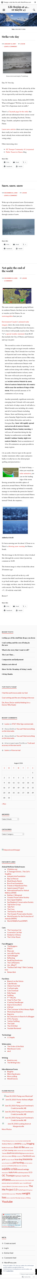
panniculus (22, 1180)
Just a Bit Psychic (13, 953)
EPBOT (10, 949)
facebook (27, 1156)
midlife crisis (9, 1169)
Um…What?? (11, 965)
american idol (27, 1141)
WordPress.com (10, 1263)
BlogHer (10, 1072)
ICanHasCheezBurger (15, 1002)
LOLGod (10, 1007)
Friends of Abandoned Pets (17, 886)
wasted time (6, 1194)
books (4, 1147)
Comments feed (10, 1258)
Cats (5, 1150)
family (33, 1156)
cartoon (31, 1147)
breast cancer (10, 1147)
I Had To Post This (14, 1000)
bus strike (19, 1147)
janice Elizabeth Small (7, 1163)
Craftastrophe (12, 988)
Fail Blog (10, 995)
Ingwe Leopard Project (15, 888)
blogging (30, 1143)
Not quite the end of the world (13, 269)
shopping (4, 1186)
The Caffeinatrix (13, 963)
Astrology (24, 1144)
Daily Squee (11, 993)
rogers (21, 1183)
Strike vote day (10, 36)
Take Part (10, 907)
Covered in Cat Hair (14, 932)
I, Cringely (11, 1037)
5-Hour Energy (6, 1141)
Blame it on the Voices (15, 981)
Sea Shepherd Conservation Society (20, 902)
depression (25, 1153)
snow (16, 1186)
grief (3, 1159)
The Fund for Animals (15, 912)
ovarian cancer (15, 1180)
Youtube (7, 1201)
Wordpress (23, 1198)
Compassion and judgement (12, 659)
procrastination (14, 1183)
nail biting (21, 1172)
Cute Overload (12, 991)
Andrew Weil (6, 1144)
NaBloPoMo (13, 1172)
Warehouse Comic (14, 1049)
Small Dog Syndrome (14, 960)
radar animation (25, 473)
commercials (20, 1150)
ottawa (6, 1179)
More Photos (7, 1129)
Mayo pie (10, 951)
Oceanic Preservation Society (18, 897)
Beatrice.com (12, 1060)
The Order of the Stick (15, 1046)
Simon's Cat (10, 1186)
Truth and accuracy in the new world (18, 744)
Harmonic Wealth (10, 1159)
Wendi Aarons (12, 1079)
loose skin (19, 1165)
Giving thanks (7, 674)
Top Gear (30, 1190)
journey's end (5, 1165)
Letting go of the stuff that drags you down (18, 638)
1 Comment (8, 281)
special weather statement (15, 334)
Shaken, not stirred (9, 664)
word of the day (15, 1198)
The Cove (10, 909)
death (9, 1153)
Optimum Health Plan (22, 1176)
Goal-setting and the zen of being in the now (16, 644)
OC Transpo (8, 1175)
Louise (22, 44)
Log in (6, 1248)
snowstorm (20, 1186)
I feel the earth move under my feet (15, 693)
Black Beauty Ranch (14, 881)
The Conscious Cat (14, 930)
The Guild (10, 1024)
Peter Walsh (28, 1180)
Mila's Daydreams (13, 1074)
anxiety (17, 1143)
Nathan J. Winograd (14, 895)
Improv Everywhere (14, 1005)
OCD (30, 1172)
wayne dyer (13, 1194)
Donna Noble (8, 1156)
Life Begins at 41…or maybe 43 (18, 8)
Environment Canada (9, 321)
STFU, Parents (12, 1019)
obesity (26, 1172)
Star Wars (25, 1186)
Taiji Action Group (14, 905)
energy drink (19, 1156)
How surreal (15, 750)
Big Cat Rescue (12, 879)
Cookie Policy (9, 1271)
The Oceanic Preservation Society (19, 914)
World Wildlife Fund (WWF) (17, 921)
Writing (28, 1198)
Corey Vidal (26, 1150)
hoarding (18, 1159)
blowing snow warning (17, 546)
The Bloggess (12, 946)
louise (7, 750)
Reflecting (11, 958)
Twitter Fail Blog (13, 1021)
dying (14, 1156)
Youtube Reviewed (14, 1028)
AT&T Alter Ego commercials (22, 724)
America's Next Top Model (16, 1141)
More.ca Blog (12, 1076)
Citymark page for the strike (18, 111)
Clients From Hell (13, 986)
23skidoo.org (12, 869)
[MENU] (4, 10)
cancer (27, 1147)
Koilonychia (12, 1166)
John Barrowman (28, 1163)
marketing (24, 1165)
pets (8, 1183)
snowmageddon (7, 316)
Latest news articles (9, 129)
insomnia (27, 1159)
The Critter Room (13, 937)
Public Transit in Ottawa (14, 152)
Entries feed (8, 1253)
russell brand (27, 1183)
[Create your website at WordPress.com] (18, 2)
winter (8, 1198)
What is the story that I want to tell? (15, 650)
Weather (19, 1194)
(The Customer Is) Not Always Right (20, 1009)
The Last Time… (8, 655)
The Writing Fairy (13, 1063)
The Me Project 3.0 (23, 1190)
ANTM (12, 1144)
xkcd (9, 1051)
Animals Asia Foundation (16, 876)
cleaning (10, 1150)
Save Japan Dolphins (14, 900)
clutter (15, 1150)
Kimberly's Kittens (14, 935)
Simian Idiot (11, 972)
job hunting (18, 1162)
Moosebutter (5, 1172)
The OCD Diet (12, 1026)
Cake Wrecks (12, 984)
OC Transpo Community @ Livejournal (20, 149)
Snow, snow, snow (12, 185)
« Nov (4, 804)
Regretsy (10, 1014)
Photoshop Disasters (15, 1012)
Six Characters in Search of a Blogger (20, 1016)
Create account (10, 1243)
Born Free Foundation (15, 883)
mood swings (23, 1169)
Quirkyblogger (12, 956)
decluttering (17, 1153)
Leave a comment (10, 46)
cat (3, 1150)
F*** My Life (11, 998)
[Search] (32, 10)
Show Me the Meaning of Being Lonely (17, 669)
